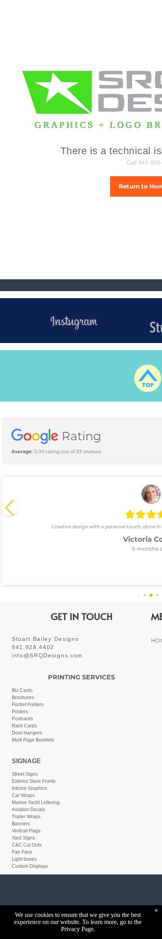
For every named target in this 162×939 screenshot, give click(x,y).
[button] (9, 508)
